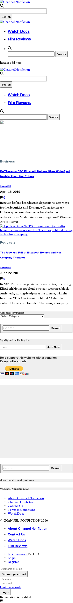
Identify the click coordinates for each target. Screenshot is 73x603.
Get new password (14, 573)
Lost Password (18, 554)
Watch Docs (19, 31)
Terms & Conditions (21, 510)
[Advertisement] (36, 421)
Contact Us (15, 506)
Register (13, 562)
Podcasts (8, 242)
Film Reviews (19, 39)
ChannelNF (5, 186)
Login (12, 558)
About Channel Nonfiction (26, 498)
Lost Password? (10, 587)
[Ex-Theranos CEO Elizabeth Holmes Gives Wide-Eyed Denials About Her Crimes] (36, 153)
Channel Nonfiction (21, 502)
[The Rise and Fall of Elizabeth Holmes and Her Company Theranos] (36, 234)
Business (7, 161)
